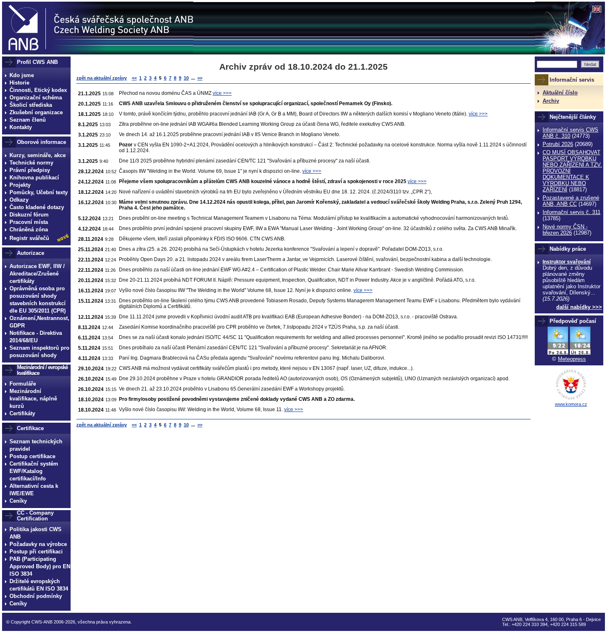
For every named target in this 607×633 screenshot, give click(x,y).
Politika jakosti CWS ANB (35, 533)
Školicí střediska (30, 105)
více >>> (222, 93)
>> (199, 77)
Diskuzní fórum (29, 215)
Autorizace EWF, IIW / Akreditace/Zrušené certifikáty (37, 273)
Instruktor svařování (566, 262)
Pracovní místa (28, 222)
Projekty (20, 185)
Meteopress (572, 359)
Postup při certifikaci (36, 551)
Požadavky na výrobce (38, 544)
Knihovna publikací (34, 177)
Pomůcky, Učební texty (38, 192)
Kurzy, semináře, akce (37, 155)
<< (134, 77)
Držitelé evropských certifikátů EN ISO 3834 (38, 585)
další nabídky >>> (579, 307)
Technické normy (31, 163)
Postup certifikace (32, 456)
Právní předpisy (29, 170)
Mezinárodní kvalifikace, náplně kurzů (33, 398)
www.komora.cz (571, 404)
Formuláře (22, 384)
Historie (19, 83)
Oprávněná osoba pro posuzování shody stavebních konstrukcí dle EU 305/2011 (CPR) (37, 299)
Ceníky (18, 501)
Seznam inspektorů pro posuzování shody (39, 351)
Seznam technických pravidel (35, 445)
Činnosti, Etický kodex (38, 90)
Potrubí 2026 (558, 144)
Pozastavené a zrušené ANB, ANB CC (571, 201)
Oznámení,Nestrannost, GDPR (39, 322)
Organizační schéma (35, 97)
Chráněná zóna (28, 229)
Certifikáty (22, 413)
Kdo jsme (21, 75)
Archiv (551, 101)
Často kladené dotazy (36, 207)
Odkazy (18, 200)
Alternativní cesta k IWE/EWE (33, 490)
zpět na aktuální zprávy (101, 77)
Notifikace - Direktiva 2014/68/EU (35, 337)
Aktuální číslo (560, 92)
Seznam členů (27, 120)
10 (186, 77)
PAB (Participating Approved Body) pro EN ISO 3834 (39, 566)
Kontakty (20, 127)
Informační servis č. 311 (571, 212)
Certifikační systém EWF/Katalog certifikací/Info (33, 471)
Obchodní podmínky (35, 596)
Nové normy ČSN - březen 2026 (565, 230)
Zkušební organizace (36, 112)
